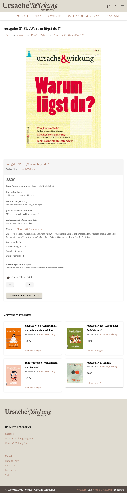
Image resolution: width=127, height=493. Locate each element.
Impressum (10, 465)
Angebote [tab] (22, 16)
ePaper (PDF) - (22, 277)
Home (8, 35)
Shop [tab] (38, 16)
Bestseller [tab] (54, 16)
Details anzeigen (33, 350)
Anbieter (21, 35)
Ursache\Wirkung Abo (16, 443)
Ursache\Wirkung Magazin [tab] (83, 16)
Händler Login (12, 461)
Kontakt (9, 456)
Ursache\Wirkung (39, 35)
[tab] (11, 16)
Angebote (9, 433)
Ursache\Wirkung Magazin (29, 229)
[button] (108, 6)
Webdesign (82, 489)
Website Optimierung (103, 489)
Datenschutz (11, 470)
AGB (7, 474)
